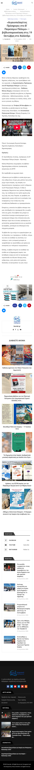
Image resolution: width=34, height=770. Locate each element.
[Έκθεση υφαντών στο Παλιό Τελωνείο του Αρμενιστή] (17, 355)
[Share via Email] (4, 72)
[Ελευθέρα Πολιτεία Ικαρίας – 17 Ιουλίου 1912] (17, 414)
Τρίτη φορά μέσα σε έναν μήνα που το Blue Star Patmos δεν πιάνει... (21, 724)
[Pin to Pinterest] (29, 67)
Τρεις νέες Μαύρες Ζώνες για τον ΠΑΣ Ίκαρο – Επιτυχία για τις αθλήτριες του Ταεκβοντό (23, 625)
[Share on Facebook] (20, 67)
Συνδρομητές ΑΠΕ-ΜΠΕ (25, 702)
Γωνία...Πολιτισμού (19, 9)
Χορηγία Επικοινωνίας (8, 700)
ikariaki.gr (7, 39)
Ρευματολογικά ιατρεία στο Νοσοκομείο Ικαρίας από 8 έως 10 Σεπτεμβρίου (23, 609)
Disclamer (4, 702)
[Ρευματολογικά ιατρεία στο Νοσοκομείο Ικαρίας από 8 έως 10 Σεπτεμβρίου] (9, 607)
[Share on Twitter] (24, 67)
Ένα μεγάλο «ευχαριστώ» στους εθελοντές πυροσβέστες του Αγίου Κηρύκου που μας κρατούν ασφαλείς (23, 570)
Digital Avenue (26, 766)
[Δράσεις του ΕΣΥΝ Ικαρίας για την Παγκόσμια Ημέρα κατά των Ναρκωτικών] (17, 470)
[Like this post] (15, 67)
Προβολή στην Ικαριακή (8, 697)
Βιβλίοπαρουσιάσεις (10, 11)
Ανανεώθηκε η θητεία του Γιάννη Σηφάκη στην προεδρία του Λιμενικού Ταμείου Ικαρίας (23, 642)
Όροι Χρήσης (22, 700)
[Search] (32, 3)
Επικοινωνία (22, 697)
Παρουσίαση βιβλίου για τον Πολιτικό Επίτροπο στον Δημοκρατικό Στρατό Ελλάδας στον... (17, 398)
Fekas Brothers (16, 766)
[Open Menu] (2, 3)
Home (7, 9)
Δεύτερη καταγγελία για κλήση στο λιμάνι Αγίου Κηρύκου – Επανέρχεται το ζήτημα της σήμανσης (22, 590)
